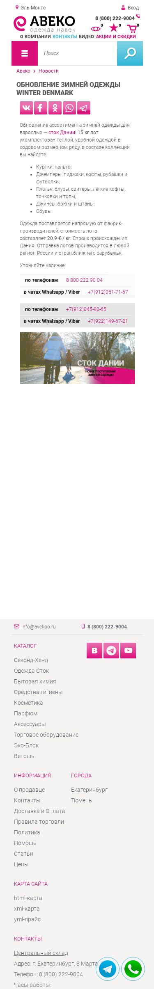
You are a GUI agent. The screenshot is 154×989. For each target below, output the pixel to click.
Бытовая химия (35, 681)
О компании (35, 36)
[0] (96, 28)
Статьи (23, 853)
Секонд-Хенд (31, 660)
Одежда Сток (31, 670)
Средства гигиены (38, 692)
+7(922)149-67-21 (108, 321)
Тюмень (81, 800)
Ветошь (24, 756)
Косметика (28, 702)
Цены (21, 864)
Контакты (65, 36)
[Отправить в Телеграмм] (83, 107)
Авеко (23, 71)
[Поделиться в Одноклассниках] (55, 107)
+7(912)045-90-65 (86, 309)
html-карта (28, 898)
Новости (49, 71)
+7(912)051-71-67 (108, 292)
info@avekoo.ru (38, 627)
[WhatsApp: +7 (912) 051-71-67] (133, 969)
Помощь (25, 843)
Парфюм (25, 713)
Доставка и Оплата (39, 811)
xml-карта (27, 908)
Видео (86, 36)
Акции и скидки (116, 36)
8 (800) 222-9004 (115, 18)
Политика (27, 832)
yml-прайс (27, 919)
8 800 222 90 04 (84, 280)
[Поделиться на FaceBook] (40, 107)
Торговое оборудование (46, 734)
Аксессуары (30, 724)
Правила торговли (39, 821)
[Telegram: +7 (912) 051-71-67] (108, 969)
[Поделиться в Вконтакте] (26, 107)
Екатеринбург (89, 789)
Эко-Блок (26, 745)
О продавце (29, 789)
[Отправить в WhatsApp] (69, 107)
